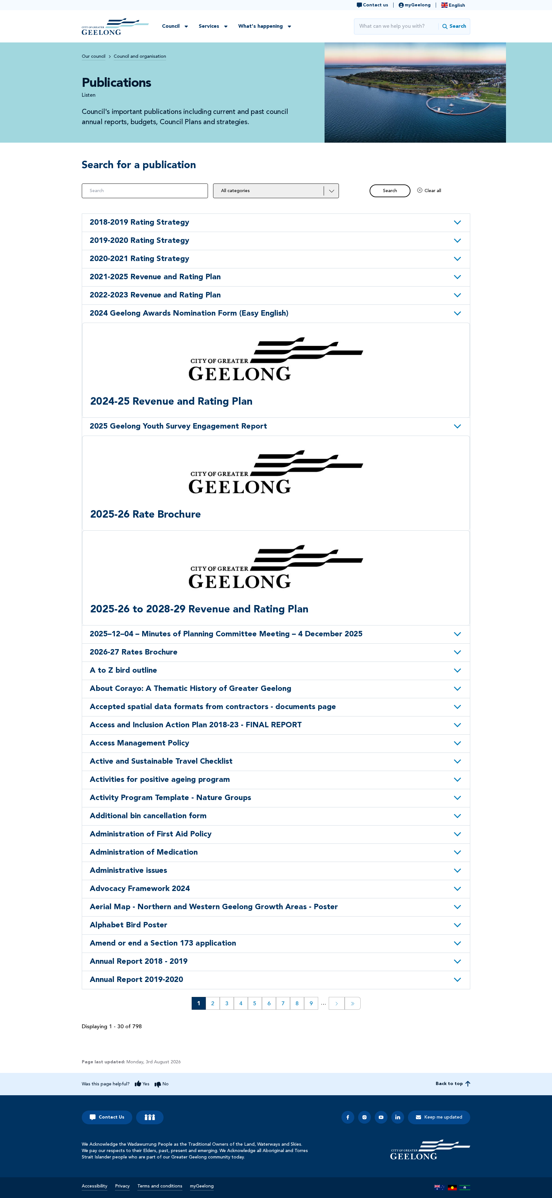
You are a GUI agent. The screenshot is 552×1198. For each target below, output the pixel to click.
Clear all (433, 191)
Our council (93, 56)
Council (171, 26)
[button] (276, 223)
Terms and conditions (159, 1186)
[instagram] (364, 1117)
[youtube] (381, 1117)
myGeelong (202, 1186)
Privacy (122, 1186)
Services (209, 26)
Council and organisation (140, 56)
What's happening (260, 26)
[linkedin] (397, 1117)
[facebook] (347, 1117)
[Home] (430, 1149)
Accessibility (94, 1186)
